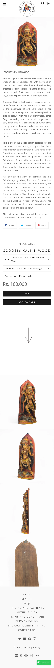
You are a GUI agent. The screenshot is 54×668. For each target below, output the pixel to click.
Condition (9, 268)
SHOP (27, 594)
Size (7, 259)
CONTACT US (27, 630)
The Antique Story (31, 647)
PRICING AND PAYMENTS (27, 607)
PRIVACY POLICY (27, 621)
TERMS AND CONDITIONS (27, 616)
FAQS (27, 603)
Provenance (11, 276)
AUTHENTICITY (27, 612)
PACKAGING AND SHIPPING (27, 625)
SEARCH (27, 599)
